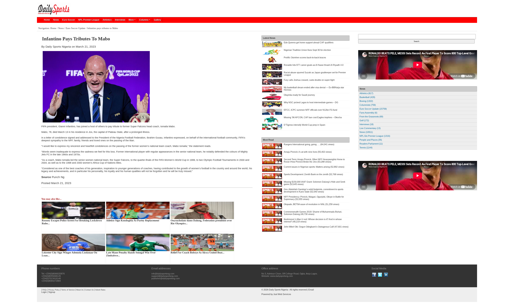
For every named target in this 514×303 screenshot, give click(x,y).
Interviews (120, 20)
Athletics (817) (366, 93)
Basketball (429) (367, 97)
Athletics (107, 20)
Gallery (157, 20)
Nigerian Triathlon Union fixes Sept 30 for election (307, 50)
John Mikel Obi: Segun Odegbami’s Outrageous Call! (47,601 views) (316, 227)
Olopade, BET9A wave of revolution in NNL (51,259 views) (311, 204)
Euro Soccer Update (75, 28)
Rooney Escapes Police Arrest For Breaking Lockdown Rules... (72, 222)
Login (44, 292)
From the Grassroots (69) (371, 116)
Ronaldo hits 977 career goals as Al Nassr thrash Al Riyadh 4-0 (313, 65)
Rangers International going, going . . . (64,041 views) (309, 144)
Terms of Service (68, 290)
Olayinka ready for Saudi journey (299, 95)
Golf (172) (364, 120)
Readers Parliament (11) (371, 144)
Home (47, 20)
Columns (143, 20)
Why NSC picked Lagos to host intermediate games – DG (311, 102)
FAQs (44, 290)
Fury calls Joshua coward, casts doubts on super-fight (309, 80)
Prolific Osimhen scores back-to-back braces (305, 57)
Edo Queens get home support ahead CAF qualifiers (308, 42)
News (56, 20)
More (131, 20)
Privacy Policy (54, 290)
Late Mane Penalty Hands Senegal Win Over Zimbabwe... (131, 254)
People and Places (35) (371, 140)
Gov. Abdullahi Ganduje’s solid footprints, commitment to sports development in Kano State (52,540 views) (313, 190)
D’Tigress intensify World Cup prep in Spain (304, 125)
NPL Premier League (88, 20)
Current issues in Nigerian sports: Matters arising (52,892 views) (314, 167)
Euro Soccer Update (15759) (373, 109)
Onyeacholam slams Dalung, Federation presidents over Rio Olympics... (201, 222)
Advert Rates (100, 290)
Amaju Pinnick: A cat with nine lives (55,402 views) (308, 152)
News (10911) (366, 132)
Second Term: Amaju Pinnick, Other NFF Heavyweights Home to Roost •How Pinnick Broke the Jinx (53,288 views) (314, 160)
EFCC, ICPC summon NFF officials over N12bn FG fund (310, 110)
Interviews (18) (366, 124)
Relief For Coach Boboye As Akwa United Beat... (197, 252)
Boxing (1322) (366, 101)
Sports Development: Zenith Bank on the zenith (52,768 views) (313, 174)
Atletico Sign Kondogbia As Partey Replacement (132, 220)
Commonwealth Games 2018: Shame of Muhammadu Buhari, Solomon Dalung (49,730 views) (313, 213)
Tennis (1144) (366, 147)
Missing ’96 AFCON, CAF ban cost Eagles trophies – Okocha (313, 117)
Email (311, 290)
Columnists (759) (368, 105)
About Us (79, 290)
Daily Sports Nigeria (278, 290)
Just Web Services (282, 294)
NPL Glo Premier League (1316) (375, 136)
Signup (51, 292)
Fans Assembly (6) (368, 113)
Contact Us (89, 290)
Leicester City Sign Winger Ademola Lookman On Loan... (69, 254)
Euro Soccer (68, 20)
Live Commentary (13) (370, 128)
